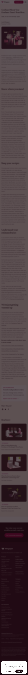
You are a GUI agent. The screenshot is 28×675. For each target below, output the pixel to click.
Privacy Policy (16, 668)
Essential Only (9, 671)
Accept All (19, 671)
